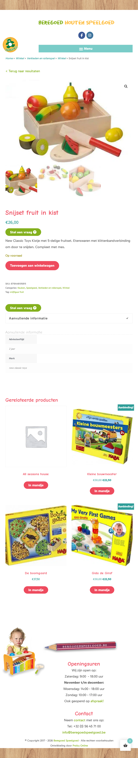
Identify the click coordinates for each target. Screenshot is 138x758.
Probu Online (80, 745)
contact (80, 720)
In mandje (35, 485)
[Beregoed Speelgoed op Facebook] (81, 35)
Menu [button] (88, 48)
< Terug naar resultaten (22, 71)
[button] (126, 86)
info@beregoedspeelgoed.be (83, 732)
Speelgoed (31, 287)
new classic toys (18, 367)
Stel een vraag (21, 232)
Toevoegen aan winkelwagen (32, 265)
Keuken (21, 287)
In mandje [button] (102, 590)
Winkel (62, 58)
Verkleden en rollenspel (41, 58)
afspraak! (97, 701)
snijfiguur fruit (17, 292)
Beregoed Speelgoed (10, 28)
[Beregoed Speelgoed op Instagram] (89, 35)
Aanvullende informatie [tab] (28, 318)
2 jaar (12, 348)
